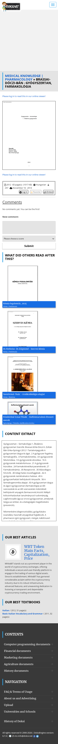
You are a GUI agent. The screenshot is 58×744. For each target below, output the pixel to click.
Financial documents (17, 650)
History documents (16, 670)
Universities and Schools (19, 711)
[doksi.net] (11, 6)
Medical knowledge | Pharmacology (24, 78)
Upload (8, 705)
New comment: (10, 216)
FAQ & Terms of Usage (18, 691)
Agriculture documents (18, 664)
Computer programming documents (27, 644)
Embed (49, 192)
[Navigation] (52, 4)
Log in (25, 192)
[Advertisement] (29, 40)
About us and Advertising (20, 698)
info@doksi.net (25, 735)
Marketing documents (18, 657)
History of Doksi (14, 721)
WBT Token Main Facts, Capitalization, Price (36, 552)
